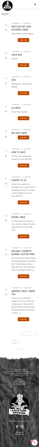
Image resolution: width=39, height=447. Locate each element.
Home (17, 18)
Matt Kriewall (16, 23)
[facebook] (17, 426)
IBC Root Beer (19, 133)
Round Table (18, 217)
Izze (14, 79)
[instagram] (22, 426)
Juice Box (17, 54)
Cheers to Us (19, 180)
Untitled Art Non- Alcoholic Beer (22, 28)
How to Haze (18, 152)
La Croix (16, 107)
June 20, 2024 (27, 23)
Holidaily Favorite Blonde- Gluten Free (23, 253)
